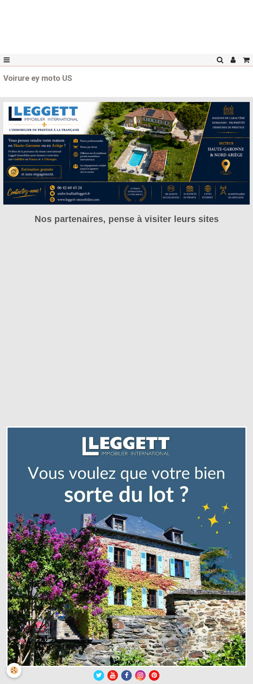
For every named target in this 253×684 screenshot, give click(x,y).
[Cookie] (14, 670)
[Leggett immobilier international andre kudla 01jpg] (126, 546)
